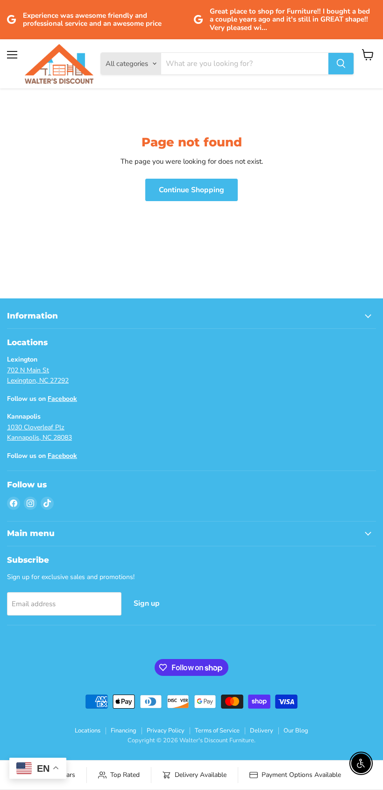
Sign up (147, 603)
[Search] (341, 63)
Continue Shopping (191, 190)
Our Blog (296, 730)
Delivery (261, 730)
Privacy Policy (165, 730)
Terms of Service (217, 730)
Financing (123, 730)
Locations (87, 730)
